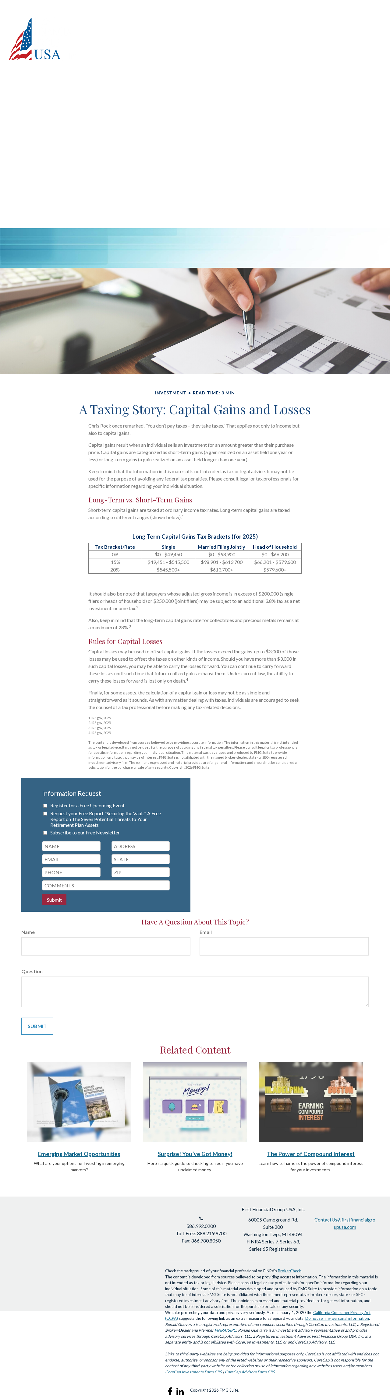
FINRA (220, 1330)
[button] (239, 41)
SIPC (232, 1330)
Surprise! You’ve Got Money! (195, 1154)
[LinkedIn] (354, 20)
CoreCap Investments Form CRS (193, 1371)
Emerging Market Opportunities (79, 1154)
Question (32, 971)
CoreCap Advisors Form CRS (250, 1371)
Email (206, 932)
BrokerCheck (289, 1270)
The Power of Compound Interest (311, 1154)
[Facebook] (365, 20)
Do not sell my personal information (337, 1318)
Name (28, 932)
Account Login (325, 19)
